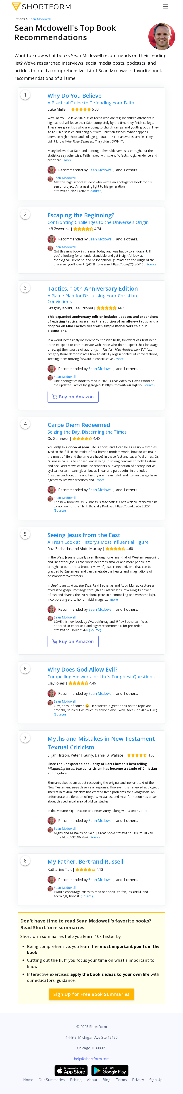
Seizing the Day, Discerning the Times (87, 432)
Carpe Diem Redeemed (79, 425)
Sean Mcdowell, (102, 170)
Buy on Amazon (75, 397)
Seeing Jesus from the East (84, 535)
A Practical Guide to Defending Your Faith (91, 103)
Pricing (76, 1079)
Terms (121, 1079)
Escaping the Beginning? (81, 215)
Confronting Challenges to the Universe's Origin (98, 222)
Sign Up (155, 1079)
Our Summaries (52, 1079)
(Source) (95, 191)
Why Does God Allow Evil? (83, 669)
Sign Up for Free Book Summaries (91, 994)
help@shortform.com (91, 1058)
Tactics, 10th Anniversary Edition (93, 288)
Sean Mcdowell (40, 19)
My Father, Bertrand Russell (85, 861)
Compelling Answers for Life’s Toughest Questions (101, 677)
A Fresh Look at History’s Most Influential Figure (98, 542)
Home (28, 1079)
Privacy (138, 1079)
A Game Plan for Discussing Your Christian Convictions (92, 298)
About (92, 1079)
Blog (106, 1079)
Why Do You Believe (75, 95)
